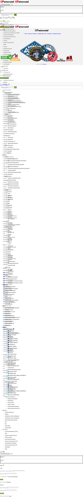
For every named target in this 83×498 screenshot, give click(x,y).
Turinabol (10, 110)
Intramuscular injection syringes (15, 280)
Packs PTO (5, 264)
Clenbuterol (5, 68)
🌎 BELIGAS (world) (7, 295)
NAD (4, 170)
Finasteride (10, 147)
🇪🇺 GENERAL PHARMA (13, 338)
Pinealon (10, 242)
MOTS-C (5, 168)
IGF (8, 220)
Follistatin (5, 141)
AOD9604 (5, 129)
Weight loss (5, 66)
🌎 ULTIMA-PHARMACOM (13, 359)
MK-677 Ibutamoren (12, 123)
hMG (4, 233)
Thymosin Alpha (11, 261)
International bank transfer (11, 419)
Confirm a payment (7, 356)
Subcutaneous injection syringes (15, 282)
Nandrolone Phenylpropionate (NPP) (16, 164)
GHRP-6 (5, 147)
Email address (3, 487)
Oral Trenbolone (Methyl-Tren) (9, 36)
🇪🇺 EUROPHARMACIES (13, 332)
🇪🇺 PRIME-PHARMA (12, 346)
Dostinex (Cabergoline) (10, 290)
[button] (41, 460)
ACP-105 (10, 116)
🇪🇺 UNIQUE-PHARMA (12, 348)
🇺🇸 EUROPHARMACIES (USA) (14, 369)
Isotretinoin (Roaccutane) (8, 80)
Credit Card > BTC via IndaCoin (9, 362)
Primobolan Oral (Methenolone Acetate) (11, 32)
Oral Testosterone (7, 38)
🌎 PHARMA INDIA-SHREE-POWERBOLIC (17, 375)
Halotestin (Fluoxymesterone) (9, 30)
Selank (4, 182)
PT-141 (4, 178)
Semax (4, 186)
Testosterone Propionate (13, 185)
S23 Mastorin (11, 127)
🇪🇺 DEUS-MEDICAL (7, 276)
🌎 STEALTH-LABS (7, 335)
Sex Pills (9, 153)
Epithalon (5, 139)
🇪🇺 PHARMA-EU (11, 344)
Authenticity (6, 343)
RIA (4, 368)
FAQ (4, 380)
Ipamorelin (10, 222)
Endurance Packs (9, 309)
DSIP (4, 137)
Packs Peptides (6, 262)
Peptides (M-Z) (6, 160)
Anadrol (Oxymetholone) (13, 94)
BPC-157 (5, 131)
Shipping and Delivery (10, 396)
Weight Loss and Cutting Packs (12, 319)
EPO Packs (5, 250)
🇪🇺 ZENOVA (10, 352)
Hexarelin (5, 150)
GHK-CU (5, 143)
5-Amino (5, 125)
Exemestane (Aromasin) (10, 292)
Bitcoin (4, 358)
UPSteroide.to (44, 64)
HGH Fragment (11, 218)
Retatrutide (5, 180)
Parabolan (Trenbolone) (13, 166)
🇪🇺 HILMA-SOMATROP (13, 340)
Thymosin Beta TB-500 (13, 263)
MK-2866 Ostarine (12, 122)
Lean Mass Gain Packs (10, 317)
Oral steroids (5, 22)
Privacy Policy (6, 345)
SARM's (6, 114)
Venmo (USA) (6, 372)
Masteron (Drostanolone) (13, 162)
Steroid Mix (5, 107)
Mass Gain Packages (7, 254)
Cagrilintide (5, 133)
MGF (4, 164)
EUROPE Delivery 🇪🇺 (7, 270)
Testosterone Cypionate (13, 181)
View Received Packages (13, 406)
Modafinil (5, 82)
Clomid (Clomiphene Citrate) (9, 225)
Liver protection (8, 304)
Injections (4, 154)
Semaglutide (6, 184)
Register (9, 482)
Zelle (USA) (5, 370)
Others (4, 209)
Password (2, 473)
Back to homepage (4, 27)
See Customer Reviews (10, 439)
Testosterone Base (12, 180)
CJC (4, 135)
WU (4, 366)
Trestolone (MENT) (7, 103)
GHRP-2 (5, 145)
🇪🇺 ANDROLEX (11, 330)
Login (10, 496)
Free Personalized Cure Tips (11, 431)
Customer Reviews (56, 33)
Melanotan (5, 162)
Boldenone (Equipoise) (8, 92)
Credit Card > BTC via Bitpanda (12, 416)
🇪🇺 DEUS (10, 385)
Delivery (5, 268)
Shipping (34, 33)
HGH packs (5, 252)
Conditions (49, 33)
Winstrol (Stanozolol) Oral (13, 112)
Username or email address (6, 471)
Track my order (6, 384)
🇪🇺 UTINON (10, 350)
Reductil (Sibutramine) (8, 74)
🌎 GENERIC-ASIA (7, 331)
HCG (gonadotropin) (7, 231)
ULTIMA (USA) (11, 367)
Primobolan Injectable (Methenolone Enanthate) (18, 168)
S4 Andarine (10, 129)
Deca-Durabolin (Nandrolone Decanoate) (17, 160)
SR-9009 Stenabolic (12, 131)
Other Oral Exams (9, 145)
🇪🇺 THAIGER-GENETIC (7, 284)
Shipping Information (12, 398)
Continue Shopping (4, 78)
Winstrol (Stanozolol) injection (14, 172)
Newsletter (5, 393)
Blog (4, 395)
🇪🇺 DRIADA (5, 278)
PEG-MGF (5, 174)
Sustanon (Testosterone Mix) (14, 178)
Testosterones (6, 109)
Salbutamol (5, 70)
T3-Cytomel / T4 (6, 72)
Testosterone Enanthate (13, 183)
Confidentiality (40, 33)
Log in (1, 479)
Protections (5, 221)
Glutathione (5, 149)
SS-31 (4, 188)
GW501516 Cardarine (12, 118)
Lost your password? (13, 476)
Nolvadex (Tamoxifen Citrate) (11, 300)
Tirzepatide (5, 191)
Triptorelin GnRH (11, 265)
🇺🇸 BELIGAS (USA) (7, 305)
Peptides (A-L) (6, 123)
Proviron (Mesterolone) (10, 302)
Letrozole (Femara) (7, 235)
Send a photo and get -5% (14, 408)
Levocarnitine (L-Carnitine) (14, 224)
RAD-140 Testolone (12, 125)
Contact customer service (8, 382)
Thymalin (5, 193)
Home (26, 33)
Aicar (4, 127)
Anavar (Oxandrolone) (13, 96)
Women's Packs (8, 321)
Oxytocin (5, 172)
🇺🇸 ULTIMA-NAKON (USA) (13, 365)
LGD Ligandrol (11, 120)
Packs (4, 244)
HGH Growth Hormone (13, 276)
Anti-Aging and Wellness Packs (12, 307)
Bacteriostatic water (7, 213)
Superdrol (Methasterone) (8, 34)
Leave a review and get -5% (11, 441)
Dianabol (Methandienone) (8, 28)
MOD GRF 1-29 (6, 166)
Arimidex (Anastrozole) (10, 286)
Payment (5, 354)
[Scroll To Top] (0, 81)
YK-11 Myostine (6, 64)
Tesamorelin (10, 255)
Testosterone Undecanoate (14, 187)
